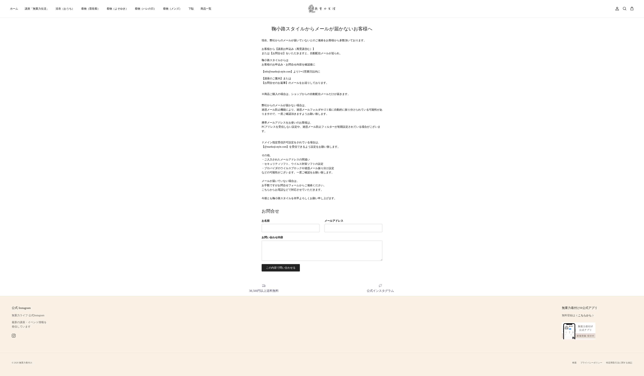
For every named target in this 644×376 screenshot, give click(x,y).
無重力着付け (25, 362)
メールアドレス (334, 220)
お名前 (266, 220)
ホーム (14, 8)
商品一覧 (206, 8)
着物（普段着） (90, 8)
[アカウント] (616, 9)
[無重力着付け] (322, 8)
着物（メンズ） (172, 8)
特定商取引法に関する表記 (619, 362)
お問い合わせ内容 (272, 237)
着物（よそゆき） (117, 8)
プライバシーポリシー (591, 362)
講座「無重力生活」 (37, 8)
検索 (574, 362)
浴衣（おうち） (65, 8)
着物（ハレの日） (145, 8)
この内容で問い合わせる (281, 267)
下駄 (191, 8)
